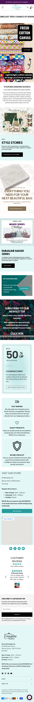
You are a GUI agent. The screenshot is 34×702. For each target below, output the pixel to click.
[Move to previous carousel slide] (9, 78)
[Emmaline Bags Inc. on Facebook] (3, 673)
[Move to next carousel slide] (24, 78)
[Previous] (3, 2)
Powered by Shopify (7, 693)
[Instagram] (15, 548)
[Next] (31, 2)
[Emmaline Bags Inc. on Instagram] (6, 673)
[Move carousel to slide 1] (13, 78)
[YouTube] (23, 548)
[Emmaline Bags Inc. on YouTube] (11, 673)
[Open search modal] (27, 7)
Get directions (17, 511)
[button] (6, 577)
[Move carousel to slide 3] (17, 78)
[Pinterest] (19, 548)
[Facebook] (10, 548)
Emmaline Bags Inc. (17, 690)
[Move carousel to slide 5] (21, 78)
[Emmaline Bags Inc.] (17, 7)
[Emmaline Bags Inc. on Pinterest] (8, 673)
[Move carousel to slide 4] (19, 78)
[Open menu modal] (2, 7)
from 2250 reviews (17, 566)
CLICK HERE (17, 333)
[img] (17, 564)
